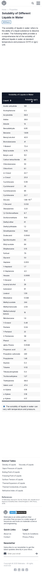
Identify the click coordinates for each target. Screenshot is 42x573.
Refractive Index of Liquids (12, 491)
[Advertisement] (21, 69)
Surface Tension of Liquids (12, 479)
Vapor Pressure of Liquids (12, 468)
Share (7, 22)
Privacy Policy (28, 537)
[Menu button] (38, 3)
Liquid (6, 100)
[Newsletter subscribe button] (36, 553)
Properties (13, 10)
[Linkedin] (19, 569)
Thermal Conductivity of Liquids (14, 487)
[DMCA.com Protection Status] (18, 512)
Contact (7, 537)
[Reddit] (27, 569)
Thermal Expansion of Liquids (13, 483)
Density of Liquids (9, 465)
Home (4, 10)
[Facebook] (15, 569)
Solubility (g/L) (31, 99)
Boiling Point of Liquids (11, 472)
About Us (7, 534)
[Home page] (4, 3)
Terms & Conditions (30, 534)
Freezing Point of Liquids (11, 476)
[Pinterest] (23, 569)
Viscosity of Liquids (26, 465)
